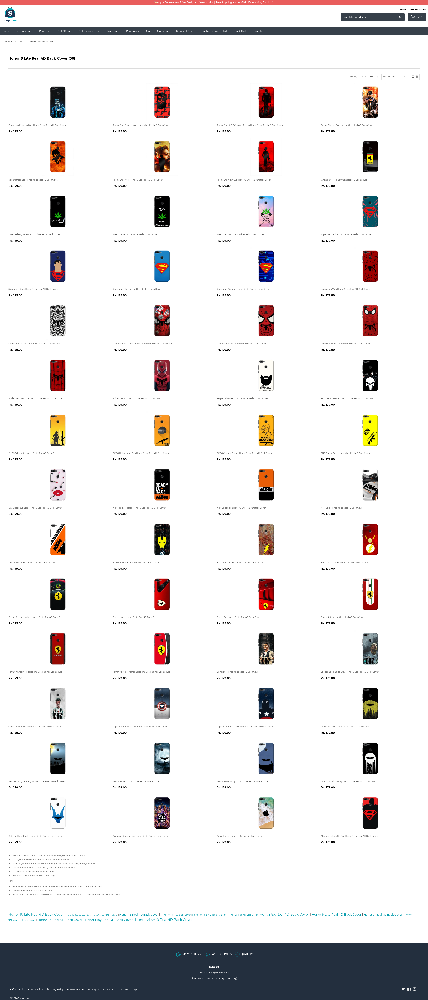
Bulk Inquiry (93, 989)
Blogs (134, 989)
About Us (108, 989)
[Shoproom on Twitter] (403, 989)
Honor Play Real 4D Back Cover (109, 920)
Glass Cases (113, 31)
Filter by (352, 76)
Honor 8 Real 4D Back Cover (209, 914)
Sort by (374, 76)
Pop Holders (133, 31)
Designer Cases (24, 31)
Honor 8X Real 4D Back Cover (284, 914)
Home (6, 31)
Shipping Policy (54, 989)
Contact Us (122, 989)
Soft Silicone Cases (90, 31)
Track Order (241, 31)
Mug (148, 31)
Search (258, 31)
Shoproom (24, 998)
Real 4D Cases (65, 31)
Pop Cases (45, 31)
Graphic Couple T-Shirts (214, 31)
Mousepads (163, 31)
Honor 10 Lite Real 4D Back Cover (36, 914)
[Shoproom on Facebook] (409, 989)
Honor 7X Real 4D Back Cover (176, 915)
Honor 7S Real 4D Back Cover (138, 914)
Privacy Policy (35, 989)
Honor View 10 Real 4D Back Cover (164, 920)
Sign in (403, 9)
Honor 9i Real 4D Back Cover (383, 914)
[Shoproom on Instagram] (414, 989)
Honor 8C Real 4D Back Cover (243, 915)
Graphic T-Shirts (185, 31)
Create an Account (418, 9)
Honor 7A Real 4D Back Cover (105, 915)
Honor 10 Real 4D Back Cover (79, 915)
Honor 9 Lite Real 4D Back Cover (336, 914)
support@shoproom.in (217, 972)
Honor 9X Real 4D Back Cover (60, 920)
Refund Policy (17, 989)
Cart (419, 16)
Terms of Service (75, 989)
